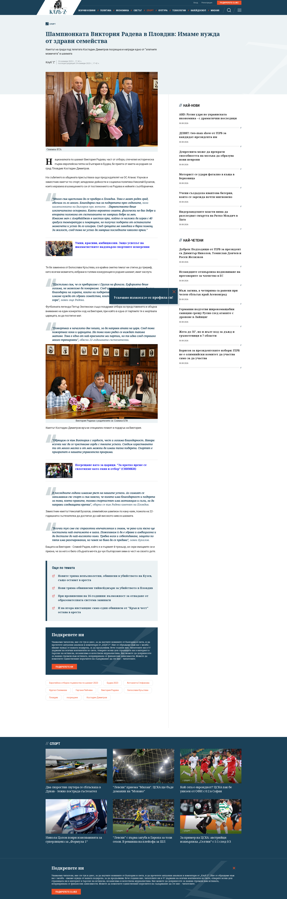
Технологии (179, 10)
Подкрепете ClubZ (229, 3)
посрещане (72, 697)
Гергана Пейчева (84, 690)
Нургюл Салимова (58, 690)
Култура (162, 10)
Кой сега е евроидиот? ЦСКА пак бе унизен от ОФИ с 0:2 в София (206, 789)
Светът (138, 10)
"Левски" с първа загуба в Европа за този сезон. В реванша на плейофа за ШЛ (142, 839)
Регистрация (206, 3)
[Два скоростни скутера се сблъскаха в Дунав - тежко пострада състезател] (76, 766)
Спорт (150, 10)
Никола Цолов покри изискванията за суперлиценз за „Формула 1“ (74, 839)
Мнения (215, 10)
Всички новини (87, 10)
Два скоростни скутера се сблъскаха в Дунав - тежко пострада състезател (73, 789)
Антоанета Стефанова (138, 683)
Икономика (122, 10)
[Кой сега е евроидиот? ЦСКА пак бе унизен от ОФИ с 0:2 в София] (210, 766)
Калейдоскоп (198, 10)
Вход (196, 3)
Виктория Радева (110, 690)
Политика (105, 10)
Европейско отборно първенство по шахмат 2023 (73, 683)
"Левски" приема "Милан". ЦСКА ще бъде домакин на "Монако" (143, 789)
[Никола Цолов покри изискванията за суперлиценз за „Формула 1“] (76, 816)
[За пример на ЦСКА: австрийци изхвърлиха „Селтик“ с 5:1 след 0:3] (210, 816)
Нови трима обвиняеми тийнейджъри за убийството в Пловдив (105, 588)
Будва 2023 (112, 683)
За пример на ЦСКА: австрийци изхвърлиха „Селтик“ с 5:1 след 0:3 (205, 839)
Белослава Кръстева (138, 690)
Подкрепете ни (64, 667)
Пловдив (53, 697)
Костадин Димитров (97, 697)
